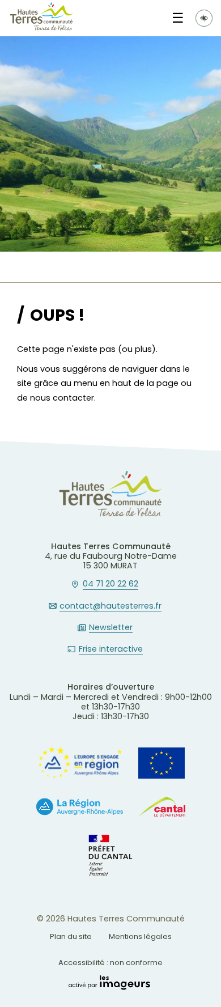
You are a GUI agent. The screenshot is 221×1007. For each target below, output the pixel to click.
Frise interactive (111, 649)
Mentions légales (140, 936)
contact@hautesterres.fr (111, 606)
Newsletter (111, 628)
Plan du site (71, 936)
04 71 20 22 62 (110, 584)
